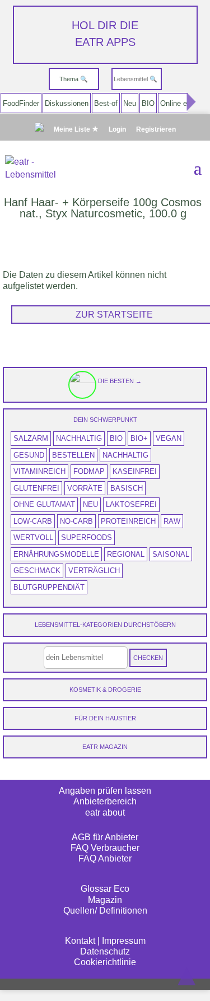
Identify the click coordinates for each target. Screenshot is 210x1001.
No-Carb (76, 521)
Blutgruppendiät (49, 587)
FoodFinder (21, 103)
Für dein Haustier (105, 718)
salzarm (30, 438)
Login (117, 129)
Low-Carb (32, 521)
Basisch (126, 488)
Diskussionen (66, 103)
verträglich (94, 570)
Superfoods (86, 537)
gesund (28, 455)
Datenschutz (105, 951)
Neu (129, 103)
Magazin (105, 900)
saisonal (170, 554)
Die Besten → (119, 381)
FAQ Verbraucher (105, 848)
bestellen (73, 455)
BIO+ (139, 438)
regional (125, 554)
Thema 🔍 (73, 79)
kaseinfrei (135, 471)
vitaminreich (39, 471)
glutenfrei (36, 488)
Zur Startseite (114, 314)
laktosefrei (131, 504)
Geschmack (36, 570)
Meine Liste (73, 129)
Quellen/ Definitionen (105, 910)
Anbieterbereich (105, 801)
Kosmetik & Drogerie (105, 689)
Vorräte (84, 488)
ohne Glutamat (44, 504)
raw (172, 521)
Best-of (106, 103)
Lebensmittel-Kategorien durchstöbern (105, 624)
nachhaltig (79, 438)
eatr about (105, 812)
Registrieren (156, 129)
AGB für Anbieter (105, 837)
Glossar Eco (105, 888)
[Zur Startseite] (39, 130)
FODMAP (89, 471)
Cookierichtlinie (105, 962)
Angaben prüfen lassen (105, 790)
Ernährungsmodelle (56, 554)
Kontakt (80, 941)
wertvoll (33, 537)
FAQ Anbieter (105, 858)
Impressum (124, 941)
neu (90, 504)
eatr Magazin (105, 746)
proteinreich (128, 521)
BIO (148, 103)
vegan (168, 438)
